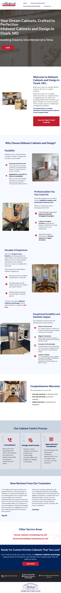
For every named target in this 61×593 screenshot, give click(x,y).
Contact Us (47, 6)
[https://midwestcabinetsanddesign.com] (8, 5)
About (25, 3)
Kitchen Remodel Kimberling (31, 6)
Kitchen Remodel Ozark (38, 3)
